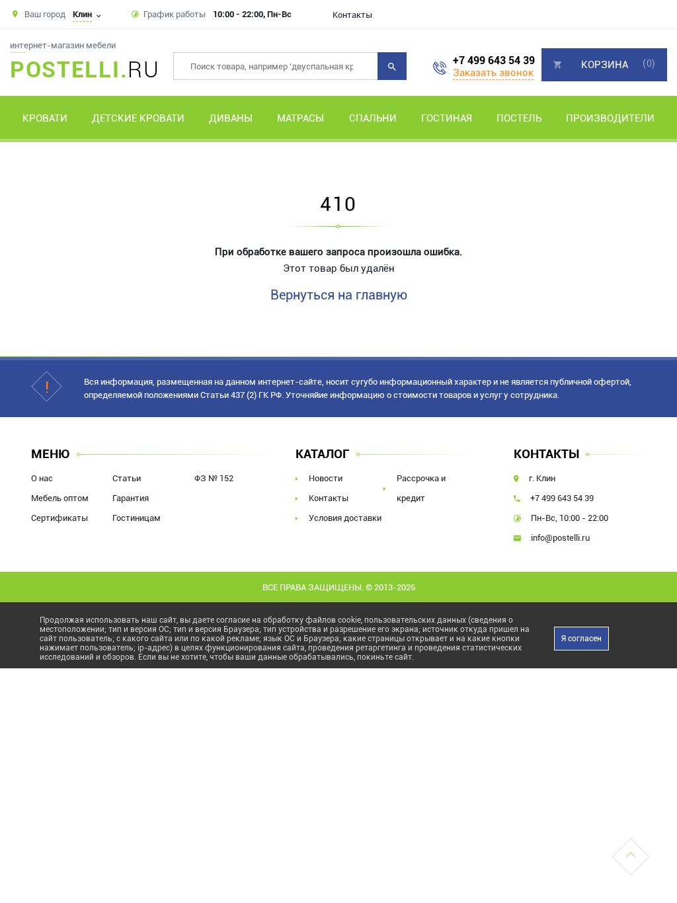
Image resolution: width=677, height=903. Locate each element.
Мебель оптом (60, 498)
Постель (519, 118)
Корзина (604, 65)
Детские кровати (138, 118)
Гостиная (446, 118)
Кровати (44, 118)
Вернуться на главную (338, 295)
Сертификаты (59, 518)
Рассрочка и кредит (421, 488)
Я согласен (581, 638)
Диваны (231, 118)
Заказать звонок (493, 73)
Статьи (126, 478)
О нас (42, 478)
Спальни (373, 118)
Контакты (352, 15)
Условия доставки (345, 518)
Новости (325, 478)
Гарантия (130, 498)
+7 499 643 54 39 (494, 61)
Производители (610, 118)
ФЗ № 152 (213, 478)
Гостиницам (136, 518)
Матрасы (300, 118)
